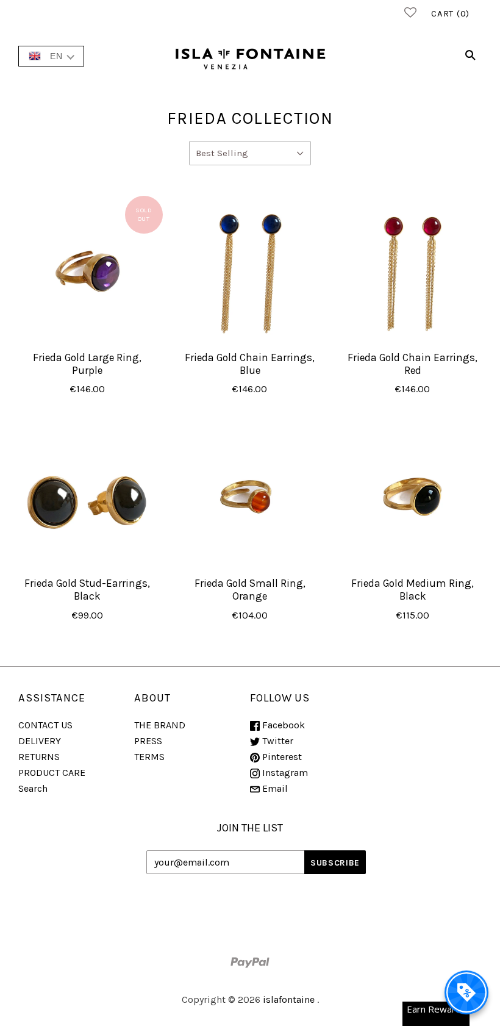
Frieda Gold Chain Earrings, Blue (250, 363)
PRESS (148, 741)
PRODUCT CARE (51, 772)
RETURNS (39, 756)
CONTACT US (45, 725)
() (450, 13)
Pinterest (281, 756)
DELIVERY (39, 741)
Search (33, 788)
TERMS (149, 756)
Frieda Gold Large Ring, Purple (87, 363)
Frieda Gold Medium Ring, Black (412, 589)
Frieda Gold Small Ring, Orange (250, 589)
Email (274, 788)
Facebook (282, 725)
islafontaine (289, 999)
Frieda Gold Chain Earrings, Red (412, 363)
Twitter (276, 741)
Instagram (284, 772)
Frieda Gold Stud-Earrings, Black (87, 589)
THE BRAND (159, 725)
